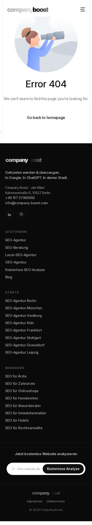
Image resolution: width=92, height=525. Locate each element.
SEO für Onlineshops (21, 391)
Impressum (34, 501)
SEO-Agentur (15, 240)
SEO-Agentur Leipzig (21, 352)
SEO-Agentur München (23, 308)
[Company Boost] (46, 492)
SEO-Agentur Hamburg (23, 315)
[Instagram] (21, 214)
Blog (8, 277)
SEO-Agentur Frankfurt (23, 330)
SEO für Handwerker (21, 398)
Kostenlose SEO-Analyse (25, 270)
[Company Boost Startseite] (46, 162)
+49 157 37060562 (20, 198)
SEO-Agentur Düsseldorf (25, 345)
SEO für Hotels (17, 420)
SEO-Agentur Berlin (20, 301)
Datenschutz (56, 501)
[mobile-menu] (81, 9)
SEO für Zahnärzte (20, 383)
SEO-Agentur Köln (19, 323)
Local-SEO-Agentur (21, 255)
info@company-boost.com (26, 203)
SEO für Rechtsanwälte (23, 428)
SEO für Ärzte (16, 376)
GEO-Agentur (15, 262)
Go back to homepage (46, 117)
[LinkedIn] (9, 214)
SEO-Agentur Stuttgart (23, 338)
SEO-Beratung (16, 248)
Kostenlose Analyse (63, 469)
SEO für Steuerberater (23, 406)
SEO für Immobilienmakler (25, 413)
